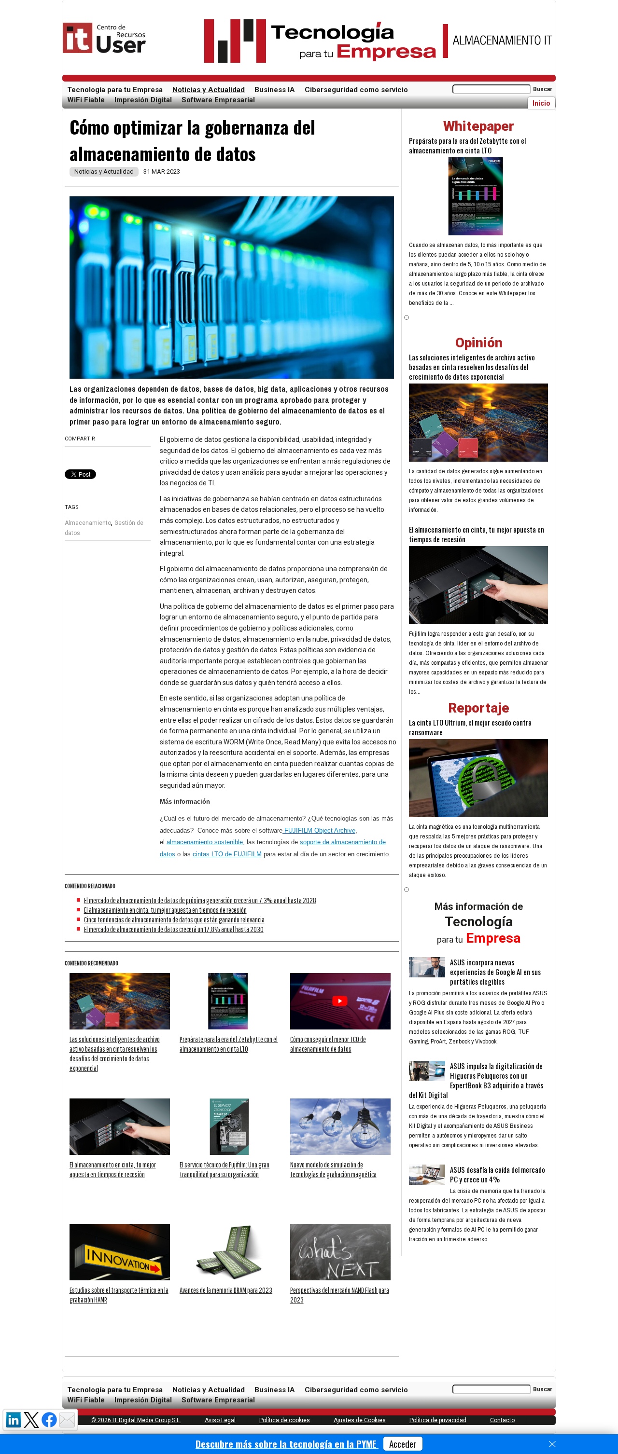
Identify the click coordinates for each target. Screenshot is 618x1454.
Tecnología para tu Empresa (115, 89)
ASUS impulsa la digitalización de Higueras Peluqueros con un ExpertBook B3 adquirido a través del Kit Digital (476, 1080)
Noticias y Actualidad (208, 89)
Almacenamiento (88, 523)
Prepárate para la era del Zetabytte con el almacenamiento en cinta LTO (467, 145)
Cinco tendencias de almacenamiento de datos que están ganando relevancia (174, 919)
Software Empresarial (218, 100)
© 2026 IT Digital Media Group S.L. (136, 1420)
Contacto (502, 1420)
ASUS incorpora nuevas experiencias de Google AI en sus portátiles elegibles (495, 972)
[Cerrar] (552, 1444)
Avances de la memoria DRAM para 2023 (226, 1290)
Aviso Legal (220, 1420)
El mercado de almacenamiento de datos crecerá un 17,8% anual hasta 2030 (174, 929)
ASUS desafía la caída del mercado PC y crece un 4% (497, 1174)
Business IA (274, 89)
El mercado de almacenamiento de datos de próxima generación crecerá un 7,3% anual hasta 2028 (200, 900)
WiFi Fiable (86, 100)
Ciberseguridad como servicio (356, 89)
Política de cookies (284, 1420)
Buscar (542, 89)
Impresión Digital (143, 100)
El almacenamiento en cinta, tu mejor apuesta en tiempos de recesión (165, 909)
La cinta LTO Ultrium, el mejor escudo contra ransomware (470, 727)
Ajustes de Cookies (360, 1420)
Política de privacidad (437, 1420)
